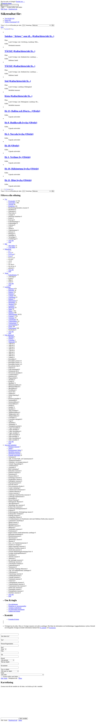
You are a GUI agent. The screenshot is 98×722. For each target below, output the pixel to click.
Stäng (20, 678)
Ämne (6, 273)
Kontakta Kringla (13, 619)
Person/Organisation (7, 643)
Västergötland (12, 321)
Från (2, 651)
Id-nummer (4, 665)
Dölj (9, 242)
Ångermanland (12, 325)
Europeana (52, 628)
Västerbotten (12, 319)
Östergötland (12, 328)
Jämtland (11, 304)
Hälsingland (12, 300)
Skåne (10, 311)
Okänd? (10, 338)
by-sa (10, 256)
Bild (6, 244)
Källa (2, 673)
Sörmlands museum (14, 453)
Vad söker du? (5, 636)
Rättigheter (8, 249)
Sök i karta (4, 9)
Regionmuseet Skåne (14, 450)
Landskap (8, 287)
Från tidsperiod (9, 335)
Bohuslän (11, 290)
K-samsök (43, 628)
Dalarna (10, 292)
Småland (11, 313)
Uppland (11, 316)
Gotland (10, 295)
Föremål (10, 204)
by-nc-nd (11, 254)
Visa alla (11, 240)
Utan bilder (11, 247)
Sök (3, 7)
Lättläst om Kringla (14, 611)
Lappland (11, 306)
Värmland (11, 318)
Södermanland (12, 314)
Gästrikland (11, 297)
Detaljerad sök (13, 9)
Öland (10, 326)
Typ (6, 199)
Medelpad (11, 307)
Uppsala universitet (14, 455)
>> (12, 29)
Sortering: (29, 25)
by (9, 251)
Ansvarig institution (10, 445)
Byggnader (11, 201)
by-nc (10, 252)
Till (2, 654)
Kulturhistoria (12, 275)
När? (2, 647)
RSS (2, 27)
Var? (2, 640)
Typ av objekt (5, 669)
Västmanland (12, 323)
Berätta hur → (20, 1)
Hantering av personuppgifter (17, 606)
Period (3, 658)
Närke (10, 309)
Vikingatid (11, 342)
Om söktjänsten (13, 604)
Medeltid (11, 337)
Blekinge (11, 288)
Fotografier (11, 203)
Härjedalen (11, 302)
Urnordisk (11, 340)
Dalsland (11, 294)
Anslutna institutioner (14, 608)
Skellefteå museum (14, 452)
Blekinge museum (13, 447)
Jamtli (10, 448)
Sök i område (23, 718)
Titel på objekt (5, 662)
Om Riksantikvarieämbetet (16, 609)
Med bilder (11, 245)
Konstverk (11, 206)
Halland (10, 299)
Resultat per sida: (16, 25)
